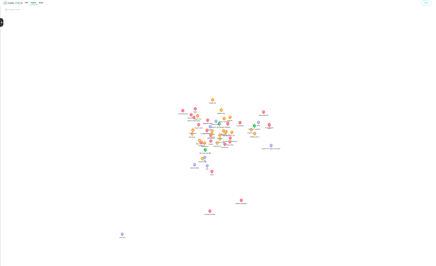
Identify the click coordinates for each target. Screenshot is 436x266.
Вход (426, 3)
